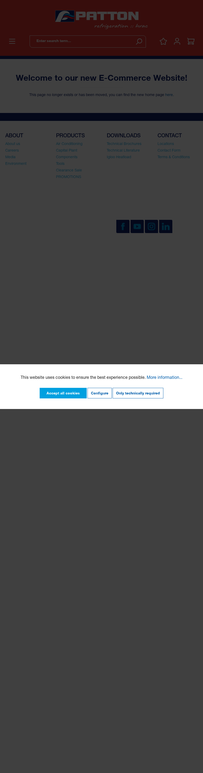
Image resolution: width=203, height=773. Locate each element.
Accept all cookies (63, 393)
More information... (164, 378)
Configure (99, 393)
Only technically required (138, 393)
